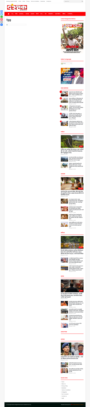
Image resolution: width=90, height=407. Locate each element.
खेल (46, 13)
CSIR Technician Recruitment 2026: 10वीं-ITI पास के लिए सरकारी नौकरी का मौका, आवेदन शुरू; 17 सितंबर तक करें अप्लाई (76, 268)
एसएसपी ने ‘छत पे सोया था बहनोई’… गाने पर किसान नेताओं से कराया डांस (72, 357)
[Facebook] (1, 11)
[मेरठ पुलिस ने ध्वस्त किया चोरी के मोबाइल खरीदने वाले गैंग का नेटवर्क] (64, 370)
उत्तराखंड (27, 13)
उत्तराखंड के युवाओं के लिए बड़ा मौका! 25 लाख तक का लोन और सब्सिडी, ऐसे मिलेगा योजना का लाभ (76, 317)
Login (63, 398)
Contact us (48, 1)
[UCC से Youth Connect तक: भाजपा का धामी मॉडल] (64, 325)
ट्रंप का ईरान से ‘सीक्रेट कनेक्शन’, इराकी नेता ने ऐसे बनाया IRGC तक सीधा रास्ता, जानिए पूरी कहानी (71, 295)
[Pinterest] (1, 19)
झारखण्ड (32, 13)
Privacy (28, 1)
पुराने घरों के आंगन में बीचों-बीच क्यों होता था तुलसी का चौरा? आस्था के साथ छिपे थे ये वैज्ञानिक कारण (72, 193)
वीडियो (63, 13)
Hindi (64, 63)
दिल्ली (37, 13)
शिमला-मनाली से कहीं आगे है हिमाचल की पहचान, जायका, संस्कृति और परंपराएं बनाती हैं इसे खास (76, 165)
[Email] (1, 22)
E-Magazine (64, 392)
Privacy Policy (65, 386)
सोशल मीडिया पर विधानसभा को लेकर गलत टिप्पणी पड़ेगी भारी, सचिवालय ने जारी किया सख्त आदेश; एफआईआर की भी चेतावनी (76, 100)
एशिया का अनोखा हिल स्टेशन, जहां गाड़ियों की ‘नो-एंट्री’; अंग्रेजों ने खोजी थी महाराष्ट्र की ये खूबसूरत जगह (72, 151)
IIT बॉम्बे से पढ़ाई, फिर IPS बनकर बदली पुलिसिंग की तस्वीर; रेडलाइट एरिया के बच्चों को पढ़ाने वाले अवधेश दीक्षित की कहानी (76, 260)
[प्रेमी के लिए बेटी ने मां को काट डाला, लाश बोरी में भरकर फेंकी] (64, 364)
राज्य (41, 13)
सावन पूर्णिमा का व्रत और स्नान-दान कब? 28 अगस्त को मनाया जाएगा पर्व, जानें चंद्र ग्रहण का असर (76, 224)
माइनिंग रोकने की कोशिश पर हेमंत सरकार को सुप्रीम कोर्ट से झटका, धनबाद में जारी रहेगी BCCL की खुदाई (75, 116)
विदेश (16, 13)
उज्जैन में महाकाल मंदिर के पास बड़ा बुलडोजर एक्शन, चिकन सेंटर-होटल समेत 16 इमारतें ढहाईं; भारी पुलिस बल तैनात (76, 123)
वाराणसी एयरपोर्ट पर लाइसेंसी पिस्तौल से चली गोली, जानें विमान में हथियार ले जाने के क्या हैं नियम (76, 311)
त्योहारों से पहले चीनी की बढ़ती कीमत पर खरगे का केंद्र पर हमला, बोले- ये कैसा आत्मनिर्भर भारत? (76, 93)
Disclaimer (43, 1)
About (24, 1)
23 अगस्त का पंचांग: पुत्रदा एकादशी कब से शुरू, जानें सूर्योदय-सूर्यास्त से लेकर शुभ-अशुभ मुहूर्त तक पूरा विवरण (76, 201)
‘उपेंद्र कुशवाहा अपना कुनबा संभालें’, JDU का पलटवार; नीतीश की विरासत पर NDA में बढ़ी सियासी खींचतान (76, 108)
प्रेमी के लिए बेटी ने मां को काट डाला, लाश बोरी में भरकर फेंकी (75, 363)
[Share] (1, 24)
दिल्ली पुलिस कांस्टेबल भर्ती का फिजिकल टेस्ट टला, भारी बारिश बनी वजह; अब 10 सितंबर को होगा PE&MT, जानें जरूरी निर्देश (72, 252)
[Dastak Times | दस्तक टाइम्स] (17, 7)
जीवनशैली (50, 13)
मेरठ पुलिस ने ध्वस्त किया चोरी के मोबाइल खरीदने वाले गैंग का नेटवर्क (76, 370)
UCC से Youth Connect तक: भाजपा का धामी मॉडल (75, 324)
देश (12, 13)
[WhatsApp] (1, 16)
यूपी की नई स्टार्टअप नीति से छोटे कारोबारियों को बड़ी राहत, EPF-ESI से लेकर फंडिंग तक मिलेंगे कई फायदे (76, 303)
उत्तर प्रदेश (21, 13)
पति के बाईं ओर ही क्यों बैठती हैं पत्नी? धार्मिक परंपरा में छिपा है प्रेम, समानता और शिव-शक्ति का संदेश (75, 217)
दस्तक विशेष (57, 13)
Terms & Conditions (35, 1)
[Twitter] (1, 14)
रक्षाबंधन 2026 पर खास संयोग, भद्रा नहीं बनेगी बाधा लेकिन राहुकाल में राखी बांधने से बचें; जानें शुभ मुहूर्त (76, 209)
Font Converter (65, 394)
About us (64, 384)
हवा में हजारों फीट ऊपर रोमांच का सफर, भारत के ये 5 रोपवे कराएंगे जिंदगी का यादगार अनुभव (76, 159)
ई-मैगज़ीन (70, 13)
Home (20, 1)
